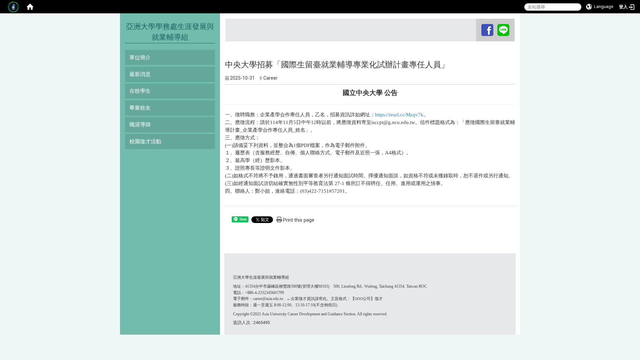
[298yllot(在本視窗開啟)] (503, 29)
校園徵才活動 (145, 141)
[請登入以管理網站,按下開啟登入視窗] (13, 6)
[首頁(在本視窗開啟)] (30, 6)
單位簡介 (140, 57)
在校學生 (140, 91)
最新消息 (140, 74)
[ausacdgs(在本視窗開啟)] (487, 29)
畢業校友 (140, 108)
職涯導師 (140, 124)
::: (476, 24)
